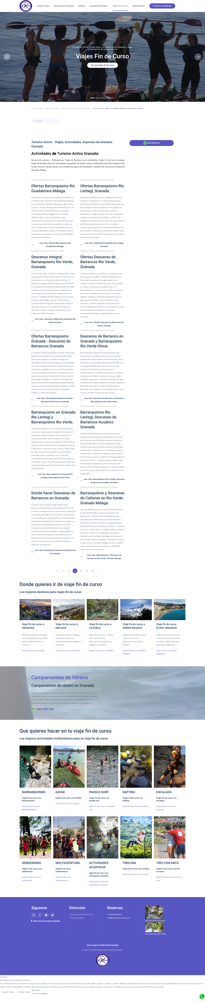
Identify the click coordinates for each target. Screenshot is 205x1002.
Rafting (82, 6)
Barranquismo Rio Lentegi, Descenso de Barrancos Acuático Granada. (98, 419)
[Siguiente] (98, 570)
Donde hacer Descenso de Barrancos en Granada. (53, 495)
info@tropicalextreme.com (118, 918)
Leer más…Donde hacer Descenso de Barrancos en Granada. (55, 552)
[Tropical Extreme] (202, 996)
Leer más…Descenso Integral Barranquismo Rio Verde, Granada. (55, 321)
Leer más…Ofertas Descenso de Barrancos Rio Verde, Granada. (104, 324)
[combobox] (45, 120)
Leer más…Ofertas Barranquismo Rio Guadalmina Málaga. (55, 245)
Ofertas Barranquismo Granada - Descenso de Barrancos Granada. (50, 341)
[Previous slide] (7, 56)
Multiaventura (139, 6)
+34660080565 (114, 914)
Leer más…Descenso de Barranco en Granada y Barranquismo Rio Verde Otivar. (104, 400)
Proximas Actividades (162, 6)
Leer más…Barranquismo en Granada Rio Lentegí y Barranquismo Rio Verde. (55, 476)
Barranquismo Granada (64, 6)
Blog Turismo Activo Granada (46, 921)
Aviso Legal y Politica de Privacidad (102, 945)
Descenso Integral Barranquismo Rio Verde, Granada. (52, 262)
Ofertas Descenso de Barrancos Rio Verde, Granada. (98, 262)
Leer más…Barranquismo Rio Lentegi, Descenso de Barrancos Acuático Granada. (104, 481)
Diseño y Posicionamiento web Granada (102, 950)
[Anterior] (57, 570)
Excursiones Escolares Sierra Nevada (75, 108)
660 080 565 (45, 709)
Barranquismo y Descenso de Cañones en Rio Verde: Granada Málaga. (102, 498)
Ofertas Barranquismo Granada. (53, 180)
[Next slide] (198, 56)
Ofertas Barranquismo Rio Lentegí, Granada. (102, 188)
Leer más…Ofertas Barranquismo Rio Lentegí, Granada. (104, 245)
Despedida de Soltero (98, 6)
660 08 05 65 (153, 142)
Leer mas (199, 992)
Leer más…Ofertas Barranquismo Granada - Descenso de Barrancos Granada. (55, 400)
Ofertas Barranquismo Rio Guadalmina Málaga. (53, 188)
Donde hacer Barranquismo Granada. (54, 406)
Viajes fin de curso (120, 6)
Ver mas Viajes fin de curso (102, 65)
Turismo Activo (43, 6)
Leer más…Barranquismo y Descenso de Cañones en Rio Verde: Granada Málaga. (104, 557)
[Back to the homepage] (25, 6)
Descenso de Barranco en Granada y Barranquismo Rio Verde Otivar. (101, 341)
